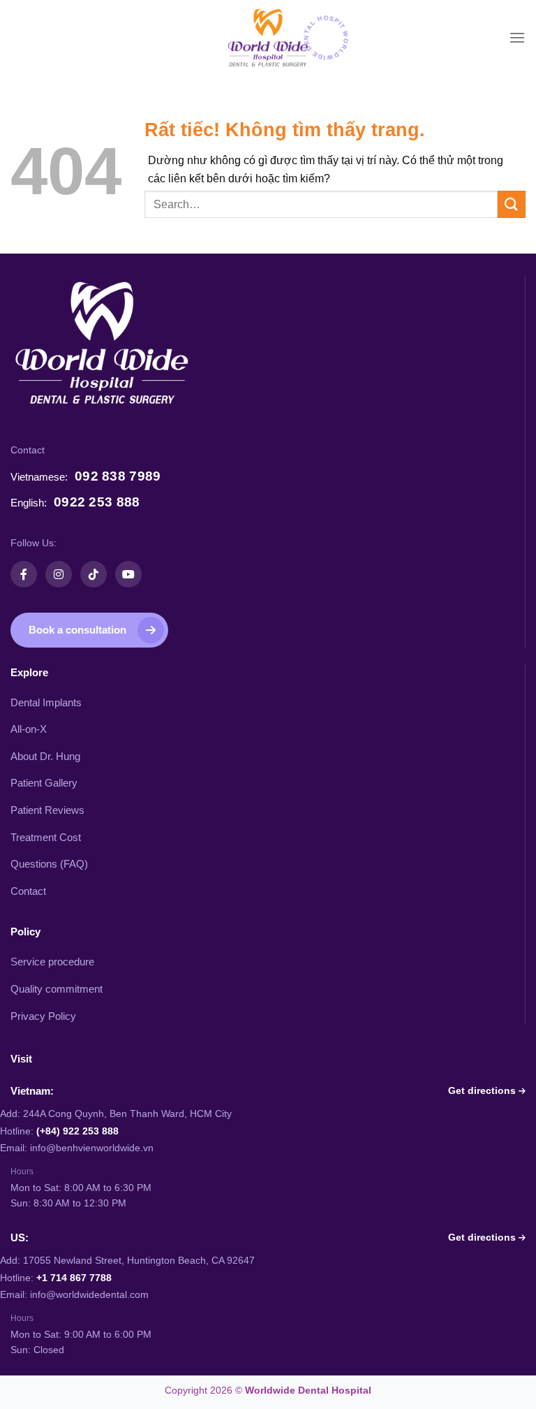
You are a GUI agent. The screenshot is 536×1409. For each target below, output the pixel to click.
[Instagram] (58, 574)
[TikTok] (93, 574)
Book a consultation (77, 630)
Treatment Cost (45, 837)
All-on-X (28, 729)
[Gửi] (512, 204)
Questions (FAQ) (49, 864)
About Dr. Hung (45, 756)
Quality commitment (56, 989)
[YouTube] (128, 574)
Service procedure (52, 962)
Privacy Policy (43, 1016)
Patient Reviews (47, 810)
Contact (28, 891)
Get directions (483, 1090)
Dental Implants (46, 702)
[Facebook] (23, 574)
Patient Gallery (43, 783)
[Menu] (517, 37)
